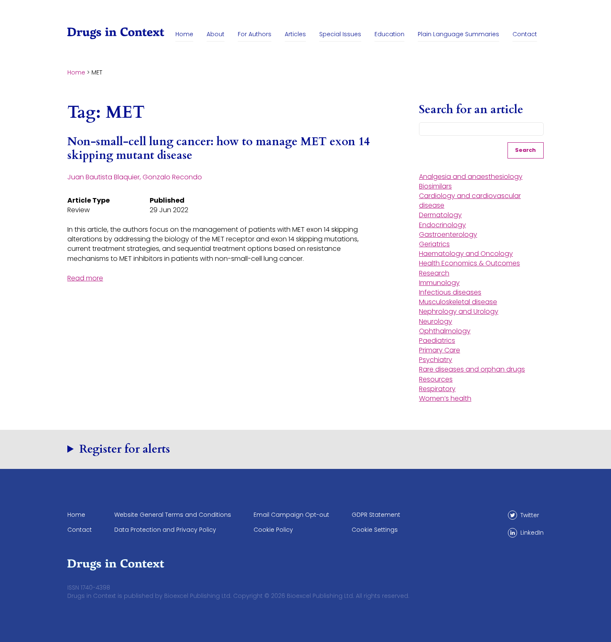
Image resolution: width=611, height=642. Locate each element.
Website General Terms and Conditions (172, 515)
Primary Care (439, 350)
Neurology (435, 321)
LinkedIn (532, 532)
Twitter (529, 515)
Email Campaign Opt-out (291, 515)
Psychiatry (435, 359)
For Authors (254, 34)
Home (184, 34)
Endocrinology (442, 225)
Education (389, 34)
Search (525, 150)
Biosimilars (435, 186)
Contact (524, 34)
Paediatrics (437, 340)
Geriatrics (434, 244)
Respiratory (437, 389)
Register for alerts (124, 449)
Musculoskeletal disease (458, 302)
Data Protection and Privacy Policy (165, 529)
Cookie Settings (375, 529)
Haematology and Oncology (466, 253)
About (215, 34)
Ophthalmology (445, 331)
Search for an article (471, 110)
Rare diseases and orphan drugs (472, 369)
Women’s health (445, 398)
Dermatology (440, 215)
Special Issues (340, 34)
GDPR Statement (376, 515)
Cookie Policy (273, 529)
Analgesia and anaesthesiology (470, 176)
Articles (295, 34)
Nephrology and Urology (458, 311)
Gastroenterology (448, 234)
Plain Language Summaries (458, 34)
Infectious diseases (450, 292)
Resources (436, 379)
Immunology (439, 283)
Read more (85, 278)
